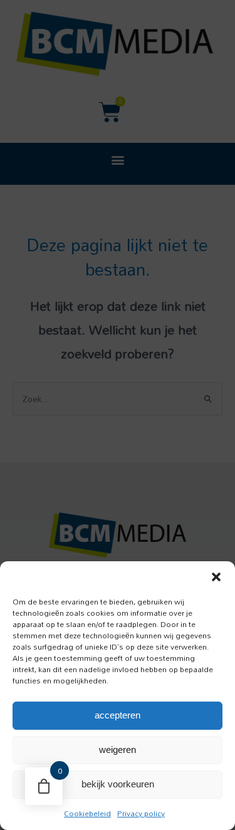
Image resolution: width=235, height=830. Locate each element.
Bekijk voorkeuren (117, 784)
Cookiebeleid (87, 813)
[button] (216, 577)
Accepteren (117, 715)
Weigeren (117, 749)
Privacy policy (141, 813)
